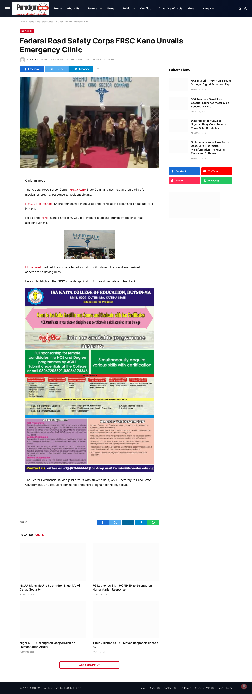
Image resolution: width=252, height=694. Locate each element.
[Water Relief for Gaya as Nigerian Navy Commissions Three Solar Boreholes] (178, 125)
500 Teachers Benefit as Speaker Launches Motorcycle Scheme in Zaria (210, 102)
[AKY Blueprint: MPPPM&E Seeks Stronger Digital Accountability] (178, 84)
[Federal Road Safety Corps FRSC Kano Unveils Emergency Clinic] (89, 122)
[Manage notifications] (244, 686)
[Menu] (7, 9)
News (110, 8)
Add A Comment (89, 665)
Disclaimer (185, 688)
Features (93, 8)
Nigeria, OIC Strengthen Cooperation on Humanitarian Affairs (47, 645)
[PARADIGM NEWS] (30, 8)
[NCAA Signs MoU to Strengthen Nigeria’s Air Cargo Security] (53, 562)
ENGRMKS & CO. (73, 688)
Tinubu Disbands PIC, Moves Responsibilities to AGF (125, 645)
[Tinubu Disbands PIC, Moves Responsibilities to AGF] (126, 619)
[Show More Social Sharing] (97, 69)
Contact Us (170, 688)
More (191, 8)
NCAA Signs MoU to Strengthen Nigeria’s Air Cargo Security (50, 587)
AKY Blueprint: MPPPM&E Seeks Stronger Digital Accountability (211, 82)
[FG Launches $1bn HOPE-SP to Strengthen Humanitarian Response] (126, 562)
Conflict (145, 8)
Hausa (206, 8)
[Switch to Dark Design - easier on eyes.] (245, 8)
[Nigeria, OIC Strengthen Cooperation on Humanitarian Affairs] (53, 619)
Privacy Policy (225, 688)
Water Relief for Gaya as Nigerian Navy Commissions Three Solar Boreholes (208, 124)
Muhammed (33, 267)
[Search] (240, 9)
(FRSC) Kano (77, 189)
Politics (127, 8)
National (27, 31)
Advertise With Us (170, 8)
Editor (33, 59)
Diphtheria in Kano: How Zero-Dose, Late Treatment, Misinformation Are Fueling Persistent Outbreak (210, 148)
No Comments (94, 59)
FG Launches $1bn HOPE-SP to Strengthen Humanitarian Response (122, 587)
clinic (44, 217)
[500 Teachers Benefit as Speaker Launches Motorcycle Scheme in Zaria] (178, 103)
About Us (73, 8)
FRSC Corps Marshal (39, 203)
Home (58, 8)
